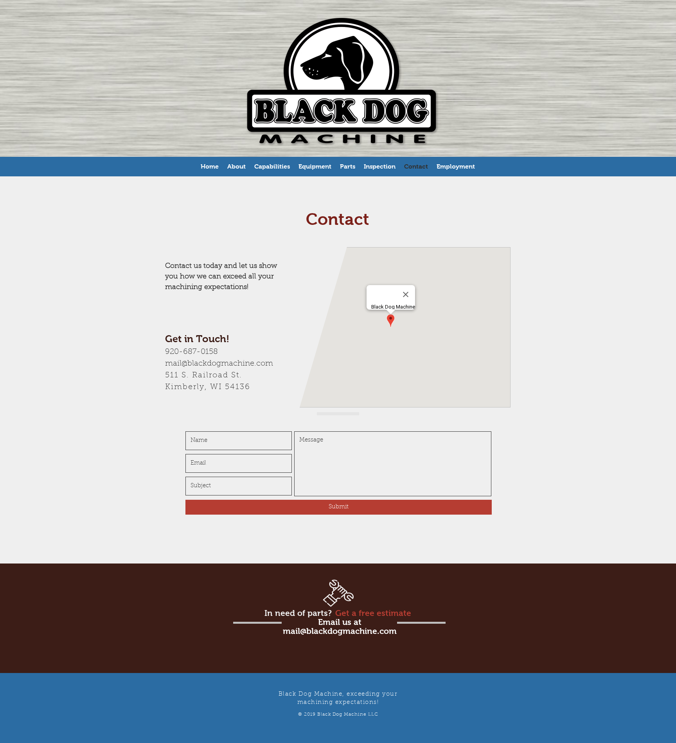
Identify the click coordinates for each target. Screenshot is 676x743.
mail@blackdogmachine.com (219, 364)
